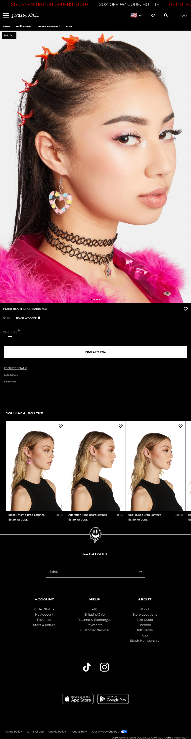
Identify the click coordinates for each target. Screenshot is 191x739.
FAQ (94, 609)
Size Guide (145, 619)
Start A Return (44, 625)
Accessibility (79, 732)
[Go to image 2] (94, 299)
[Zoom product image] (95, 167)
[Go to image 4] (99, 299)
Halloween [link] (24, 26)
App (145, 635)
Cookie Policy (57, 732)
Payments (94, 625)
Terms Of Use (35, 732)
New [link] (6, 26)
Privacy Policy (13, 732)
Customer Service (94, 630)
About (144, 609)
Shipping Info (94, 614)
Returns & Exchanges (94, 619)
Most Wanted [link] (49, 26)
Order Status (44, 609)
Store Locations (144, 614)
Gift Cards (145, 630)
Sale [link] (69, 26)
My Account (44, 614)
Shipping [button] (10, 381)
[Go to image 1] (91, 299)
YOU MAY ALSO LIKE (24, 413)
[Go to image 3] (97, 299)
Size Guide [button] (11, 375)
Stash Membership (144, 640)
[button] (48, 4)
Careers (145, 625)
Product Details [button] (15, 368)
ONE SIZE (10, 332)
